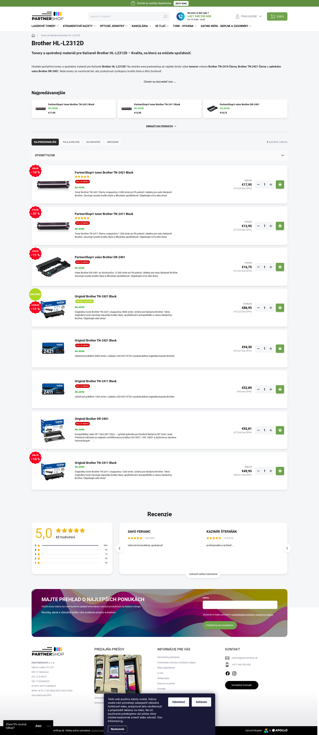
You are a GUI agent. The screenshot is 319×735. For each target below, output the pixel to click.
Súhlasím (201, 702)
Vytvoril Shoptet (253, 730)
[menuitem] (45, 26)
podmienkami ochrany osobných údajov (252, 614)
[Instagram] (234, 672)
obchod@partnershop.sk (245, 658)
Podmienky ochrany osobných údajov (176, 662)
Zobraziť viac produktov (159, 126)
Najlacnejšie (71, 142)
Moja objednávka (166, 667)
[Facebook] (227, 672)
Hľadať (165, 16)
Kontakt (161, 688)
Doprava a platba (166, 683)
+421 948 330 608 (241, 664)
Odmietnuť (178, 702)
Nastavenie (117, 729)
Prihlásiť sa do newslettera (219, 625)
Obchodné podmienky (168, 657)
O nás (160, 673)
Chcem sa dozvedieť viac (158, 81)
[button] (287, 548)
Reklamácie (163, 678)
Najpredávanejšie (45, 142)
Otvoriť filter (45, 155)
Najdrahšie (93, 142)
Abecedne (113, 142)
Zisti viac (181, 3)
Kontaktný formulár (242, 685)
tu (121, 721)
